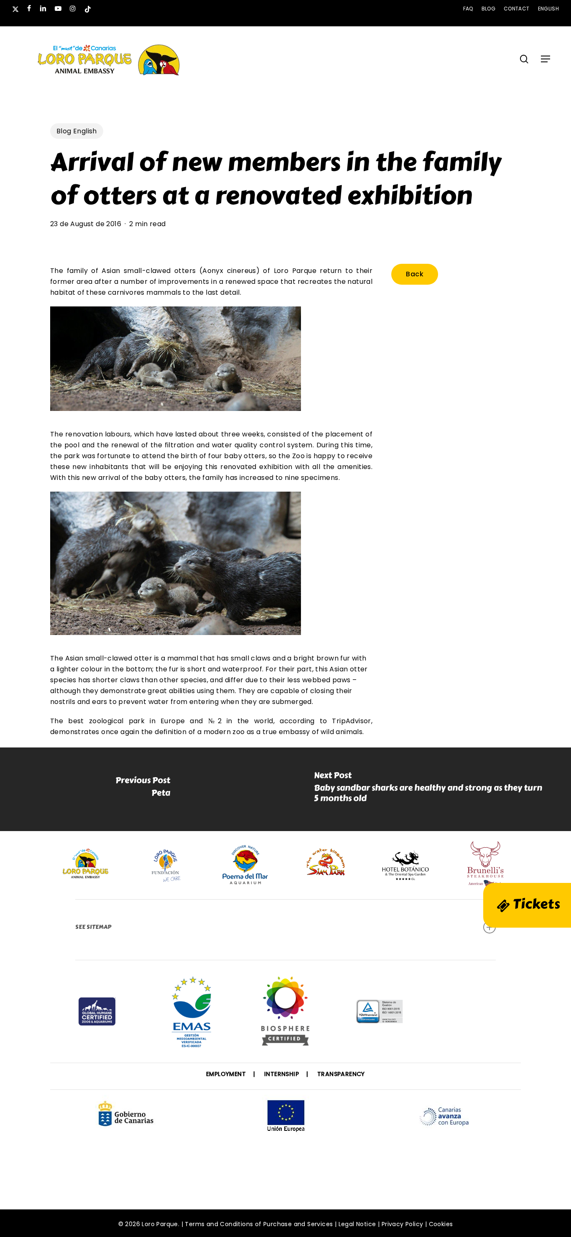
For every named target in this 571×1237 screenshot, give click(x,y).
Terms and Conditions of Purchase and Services (259, 1224)
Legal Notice (357, 1224)
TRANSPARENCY (341, 1074)
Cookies (441, 1224)
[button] (545, 59)
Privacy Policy (402, 1224)
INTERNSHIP (281, 1074)
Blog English (76, 131)
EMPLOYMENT (226, 1074)
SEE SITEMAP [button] (93, 927)
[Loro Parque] (285, 1014)
